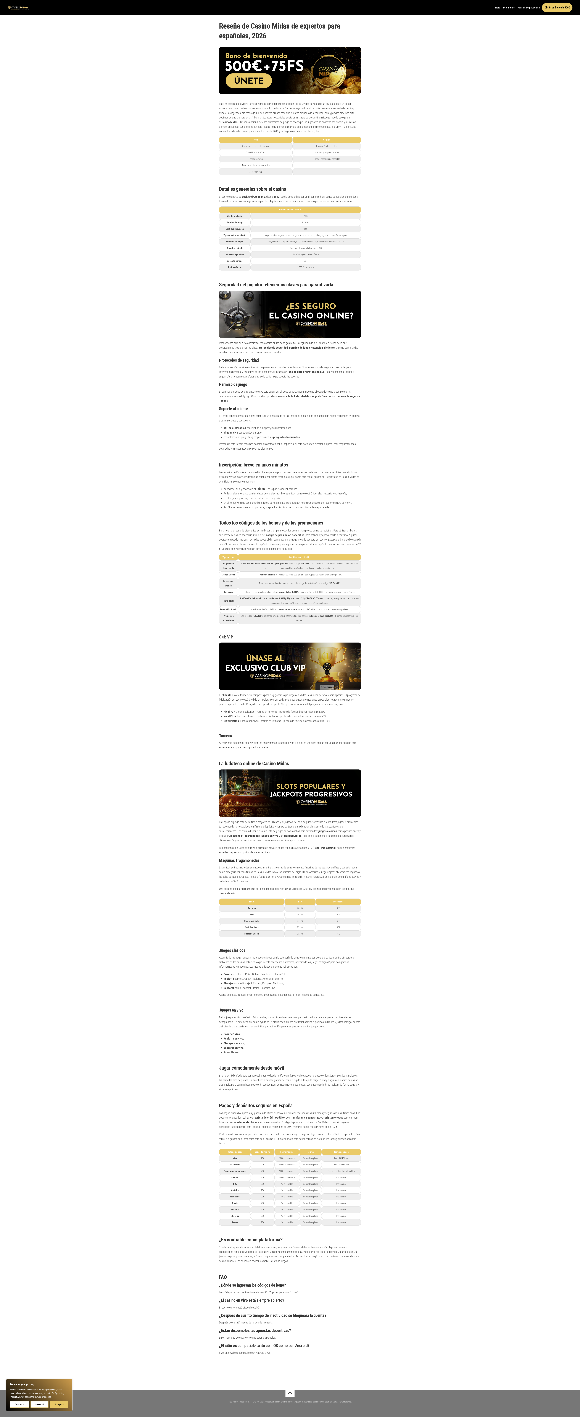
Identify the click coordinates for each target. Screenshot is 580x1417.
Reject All (39, 1404)
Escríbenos (509, 7)
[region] (39, 1395)
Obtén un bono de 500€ (557, 7)
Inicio (497, 7)
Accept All (59, 1404)
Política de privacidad (529, 7)
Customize (19, 1404)
